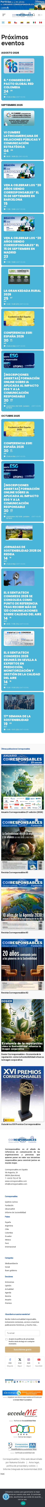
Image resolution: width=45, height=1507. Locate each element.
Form (2, 1474)
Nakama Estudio (17, 1462)
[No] (42, 1498)
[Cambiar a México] (34, 22)
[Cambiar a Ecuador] (28, 22)
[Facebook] (10, 1362)
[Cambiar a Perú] (41, 22)
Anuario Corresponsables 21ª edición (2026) (22, 812)
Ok (23, 1503)
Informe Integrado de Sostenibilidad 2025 (22, 1469)
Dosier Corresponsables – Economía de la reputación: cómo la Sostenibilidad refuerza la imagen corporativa (22, 1057)
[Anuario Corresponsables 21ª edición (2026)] (22, 782)
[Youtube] (38, 1362)
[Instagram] (28, 1362)
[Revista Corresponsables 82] (22, 964)
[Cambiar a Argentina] (3, 22)
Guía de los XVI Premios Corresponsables (21, 1124)
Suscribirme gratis (22, 1349)
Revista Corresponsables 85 (14, 872)
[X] (20, 1362)
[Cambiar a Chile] (15, 22)
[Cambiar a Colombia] (22, 22)
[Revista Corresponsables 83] (22, 904)
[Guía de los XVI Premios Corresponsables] (22, 1094)
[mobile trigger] (4, 15)
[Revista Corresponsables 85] (22, 844)
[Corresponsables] (22, 14)
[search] (34, 15)
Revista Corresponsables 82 (14, 992)
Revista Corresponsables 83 (14, 932)
